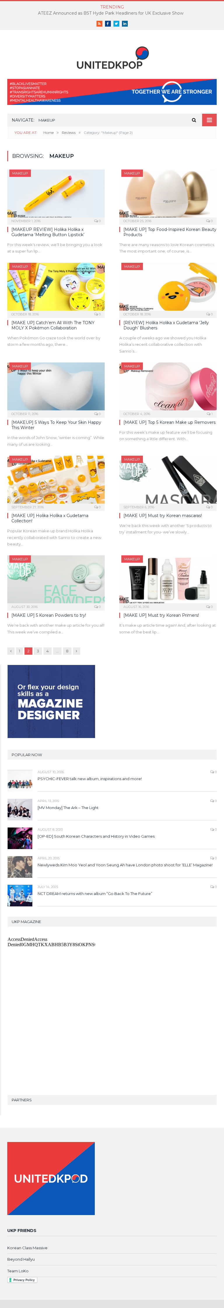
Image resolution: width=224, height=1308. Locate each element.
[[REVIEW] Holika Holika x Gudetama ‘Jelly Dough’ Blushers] (168, 288)
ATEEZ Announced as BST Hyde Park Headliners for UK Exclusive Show (110, 13)
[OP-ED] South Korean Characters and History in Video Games (96, 836)
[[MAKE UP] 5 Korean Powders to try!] (56, 581)
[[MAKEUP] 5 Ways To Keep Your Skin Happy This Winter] (56, 388)
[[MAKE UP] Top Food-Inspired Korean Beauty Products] (168, 195)
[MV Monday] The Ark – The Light (68, 807)
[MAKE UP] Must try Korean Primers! (161, 615)
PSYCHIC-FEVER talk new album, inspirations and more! (90, 778)
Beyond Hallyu (21, 1259)
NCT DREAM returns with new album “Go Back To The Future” (95, 893)
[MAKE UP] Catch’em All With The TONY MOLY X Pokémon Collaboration (52, 325)
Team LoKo (18, 1271)
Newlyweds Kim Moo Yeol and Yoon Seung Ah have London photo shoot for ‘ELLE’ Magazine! (125, 865)
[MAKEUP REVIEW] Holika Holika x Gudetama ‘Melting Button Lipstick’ (47, 232)
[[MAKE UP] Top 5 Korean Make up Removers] (168, 388)
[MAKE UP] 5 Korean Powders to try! (48, 615)
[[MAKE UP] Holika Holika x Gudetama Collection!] (56, 481)
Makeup (20, 173)
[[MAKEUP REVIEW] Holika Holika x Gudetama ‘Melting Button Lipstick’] (56, 195)
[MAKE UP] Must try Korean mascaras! (162, 515)
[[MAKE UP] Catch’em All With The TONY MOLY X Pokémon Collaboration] (56, 288)
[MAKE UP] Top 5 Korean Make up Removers (169, 422)
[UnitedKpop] (112, 55)
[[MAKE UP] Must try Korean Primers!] (168, 581)
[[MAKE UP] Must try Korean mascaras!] (168, 481)
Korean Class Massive (27, 1247)
